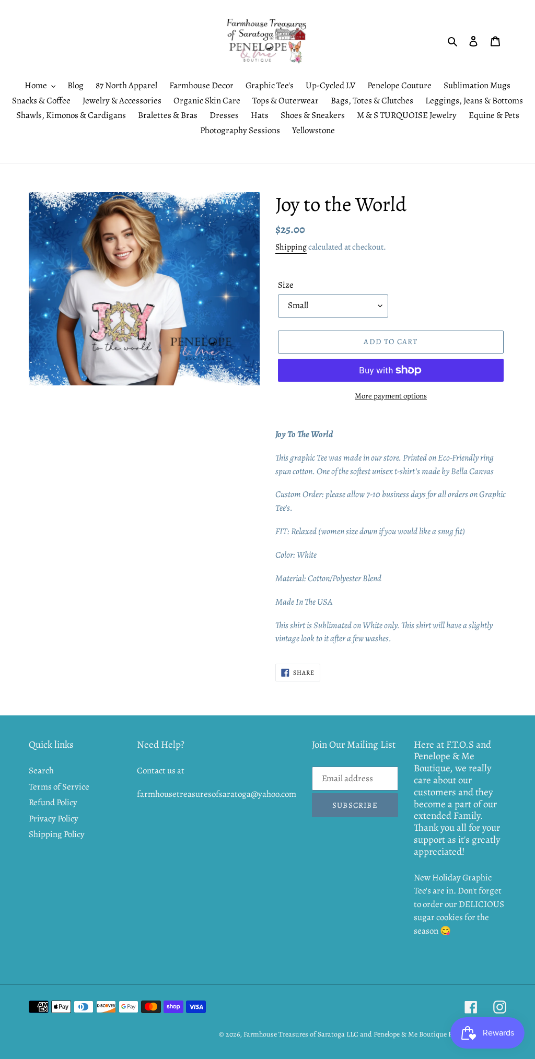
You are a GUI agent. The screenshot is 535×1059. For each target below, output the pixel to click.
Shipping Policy (57, 834)
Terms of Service (59, 787)
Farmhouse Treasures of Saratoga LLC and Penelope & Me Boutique (345, 1034)
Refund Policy (53, 802)
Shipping (291, 247)
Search (41, 770)
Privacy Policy (53, 819)
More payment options (391, 396)
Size (286, 285)
